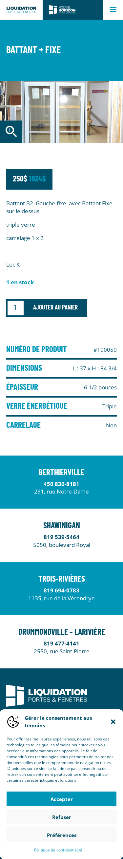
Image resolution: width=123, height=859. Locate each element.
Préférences (61, 835)
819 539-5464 (61, 537)
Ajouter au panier (55, 308)
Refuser (61, 817)
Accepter (62, 799)
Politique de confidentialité (58, 850)
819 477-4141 (61, 643)
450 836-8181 (61, 484)
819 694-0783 (61, 590)
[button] (113, 722)
